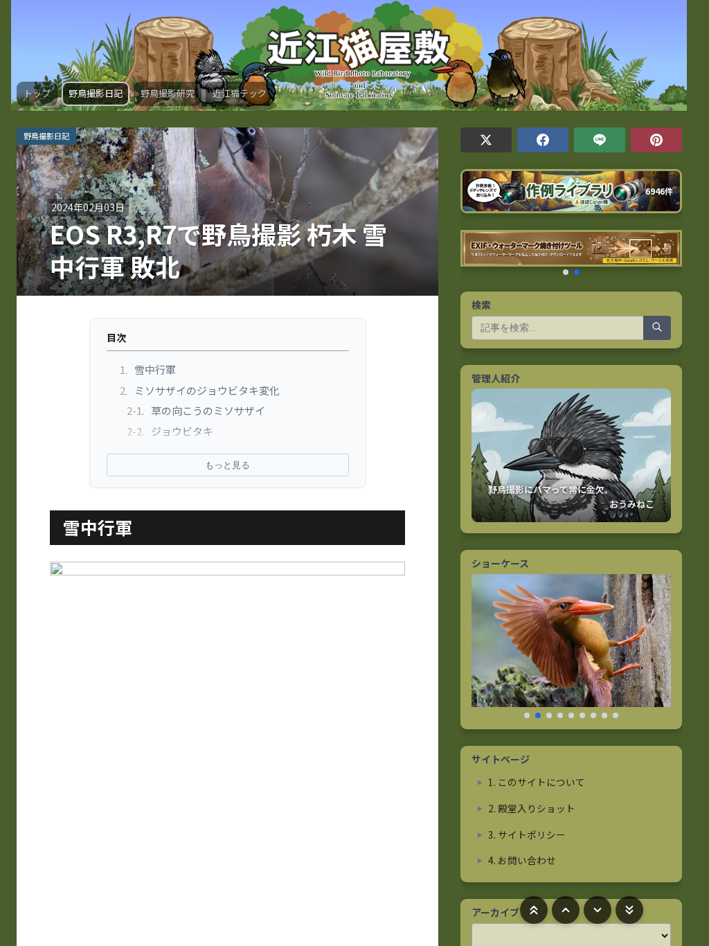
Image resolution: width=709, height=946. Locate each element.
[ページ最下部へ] (629, 910)
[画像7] (593, 715)
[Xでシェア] (486, 139)
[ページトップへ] (534, 910)
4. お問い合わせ (522, 860)
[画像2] (538, 715)
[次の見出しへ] (597, 910)
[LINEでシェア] (599, 139)
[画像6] (582, 715)
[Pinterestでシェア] (656, 139)
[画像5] (571, 715)
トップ (37, 93)
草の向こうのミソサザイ (196, 410)
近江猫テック (240, 93)
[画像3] (549, 715)
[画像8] (604, 715)
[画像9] (615, 715)
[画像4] (560, 715)
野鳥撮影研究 (168, 93)
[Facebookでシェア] (542, 139)
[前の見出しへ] (566, 910)
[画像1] (527, 715)
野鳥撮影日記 (96, 93)
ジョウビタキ (170, 431)
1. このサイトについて (536, 782)
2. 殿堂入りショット (531, 808)
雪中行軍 (148, 369)
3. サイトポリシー (527, 834)
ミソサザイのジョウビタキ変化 (200, 390)
